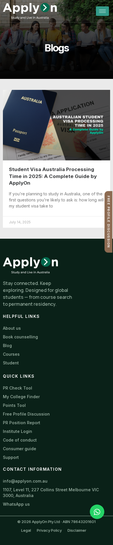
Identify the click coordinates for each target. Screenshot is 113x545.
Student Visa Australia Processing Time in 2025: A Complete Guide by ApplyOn (53, 176)
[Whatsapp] (97, 512)
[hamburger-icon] (102, 11)
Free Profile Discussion (108, 222)
